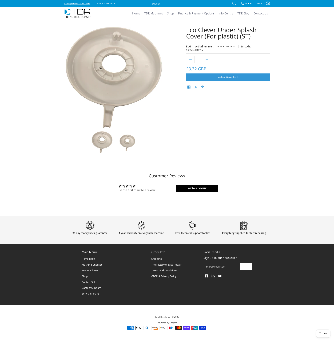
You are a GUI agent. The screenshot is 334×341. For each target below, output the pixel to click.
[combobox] (190, 3)
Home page (88, 258)
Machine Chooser (92, 264)
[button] (188, 87)
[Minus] (190, 59)
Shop (85, 276)
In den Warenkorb (227, 77)
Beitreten (246, 266)
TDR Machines (90, 270)
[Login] (267, 3)
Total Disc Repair (163, 316)
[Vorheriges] (67, 77)
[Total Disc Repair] (77, 13)
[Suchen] (234, 3)
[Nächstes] (163, 77)
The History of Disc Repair (166, 264)
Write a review (197, 188)
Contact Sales (89, 282)
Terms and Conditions (164, 270)
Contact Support (91, 287)
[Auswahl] (207, 59)
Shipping (156, 258)
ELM (188, 46)
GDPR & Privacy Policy (163, 276)
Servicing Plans (90, 293)
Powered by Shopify (167, 322)
